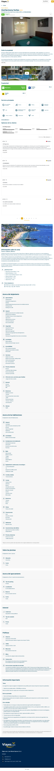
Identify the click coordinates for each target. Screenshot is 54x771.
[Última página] (36, 218)
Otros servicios (5, 119)
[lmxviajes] (8, 745)
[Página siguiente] (34, 218)
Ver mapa (27, 769)
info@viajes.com (8, 759)
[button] (3, 31)
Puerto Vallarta (4, 7)
